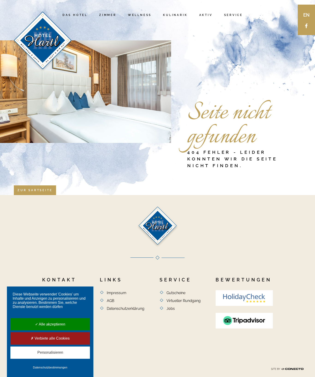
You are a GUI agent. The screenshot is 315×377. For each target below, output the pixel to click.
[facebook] (306, 25)
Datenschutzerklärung (125, 308)
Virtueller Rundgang (183, 301)
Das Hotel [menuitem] (75, 15)
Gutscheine (175, 293)
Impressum (116, 293)
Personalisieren (50, 352)
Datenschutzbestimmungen (50, 367)
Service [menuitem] (233, 15)
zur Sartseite (35, 190)
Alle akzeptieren (51, 324)
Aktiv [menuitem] (206, 15)
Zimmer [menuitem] (107, 15)
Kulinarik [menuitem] (175, 15)
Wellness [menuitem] (140, 15)
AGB (110, 301)
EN (306, 15)
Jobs (170, 308)
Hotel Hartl (42, 40)
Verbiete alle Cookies (52, 338)
